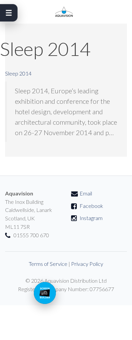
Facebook (91, 206)
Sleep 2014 (18, 73)
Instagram (91, 218)
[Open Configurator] (45, 293)
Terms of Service (48, 263)
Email (86, 193)
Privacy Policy (87, 263)
